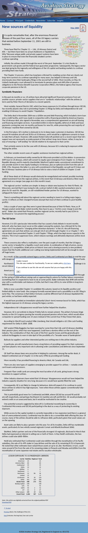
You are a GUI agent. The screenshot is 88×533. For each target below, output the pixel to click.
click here (67, 263)
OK (18, 272)
